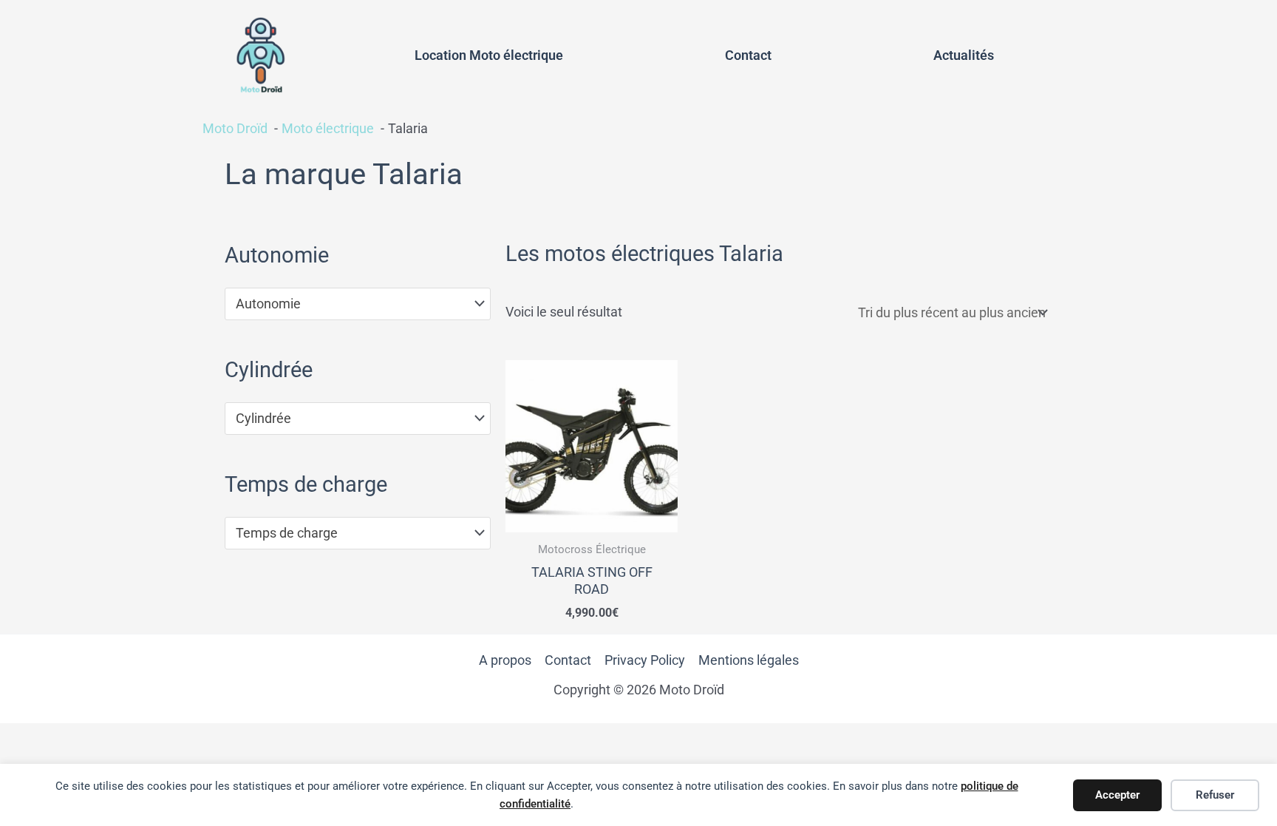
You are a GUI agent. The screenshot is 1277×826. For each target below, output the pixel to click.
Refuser (1215, 795)
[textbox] (349, 304)
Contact (748, 55)
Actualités (963, 55)
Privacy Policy (645, 660)
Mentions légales (748, 660)
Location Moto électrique (489, 55)
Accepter (1117, 795)
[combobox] (358, 304)
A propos (505, 660)
